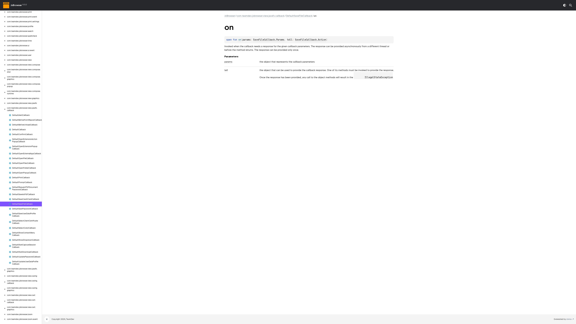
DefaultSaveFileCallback (299, 16)
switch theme (565, 5)
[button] (571, 5)
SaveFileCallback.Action (310, 39)
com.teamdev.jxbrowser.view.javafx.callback (260, 16)
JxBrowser (16, 5)
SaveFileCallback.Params (268, 39)
